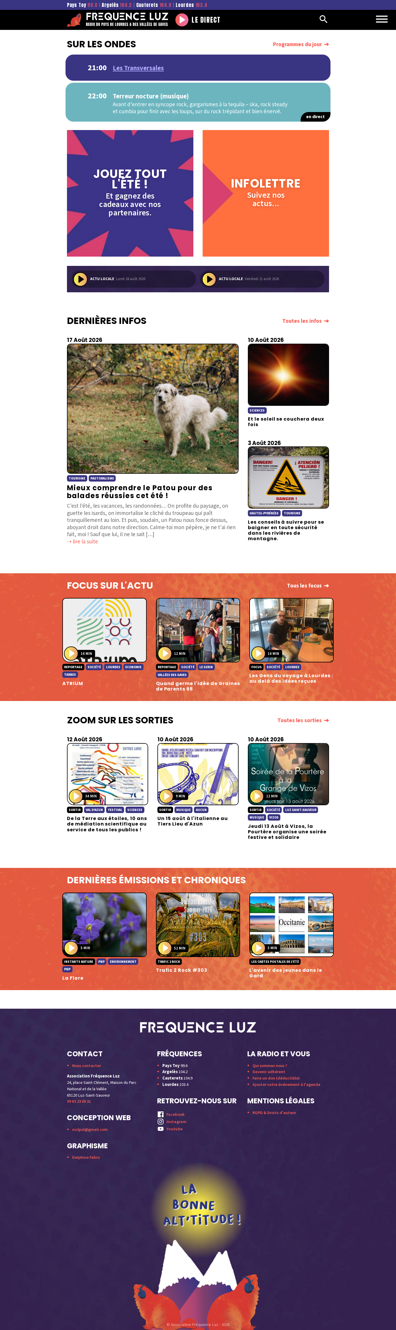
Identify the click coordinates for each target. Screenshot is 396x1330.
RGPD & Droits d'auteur (274, 1113)
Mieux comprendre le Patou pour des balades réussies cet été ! (139, 492)
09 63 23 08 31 (79, 1101)
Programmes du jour (297, 44)
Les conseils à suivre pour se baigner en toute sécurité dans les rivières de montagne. (286, 530)
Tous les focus (304, 586)
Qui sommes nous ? (270, 1066)
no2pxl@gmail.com (90, 1130)
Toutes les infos (302, 321)
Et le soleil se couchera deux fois (286, 421)
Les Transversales (138, 68)
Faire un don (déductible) (276, 1078)
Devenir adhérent (269, 1072)
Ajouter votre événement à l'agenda (286, 1085)
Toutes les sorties (299, 721)
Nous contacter (86, 1066)
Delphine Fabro (86, 1157)
